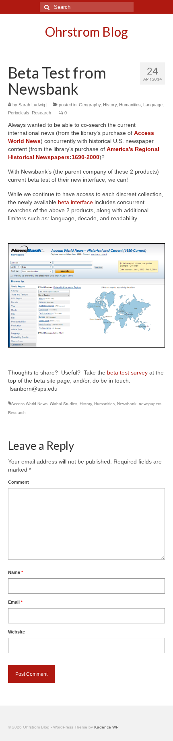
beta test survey (127, 372)
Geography (90, 104)
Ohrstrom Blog (86, 31)
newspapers (150, 404)
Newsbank (126, 404)
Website (16, 631)
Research (41, 112)
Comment (18, 482)
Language (153, 104)
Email (15, 602)
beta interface (75, 202)
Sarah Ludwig (32, 104)
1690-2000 (85, 157)
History (110, 104)
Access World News (29, 404)
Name (15, 572)
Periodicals (18, 112)
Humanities (130, 104)
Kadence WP (106, 727)
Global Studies (63, 404)
